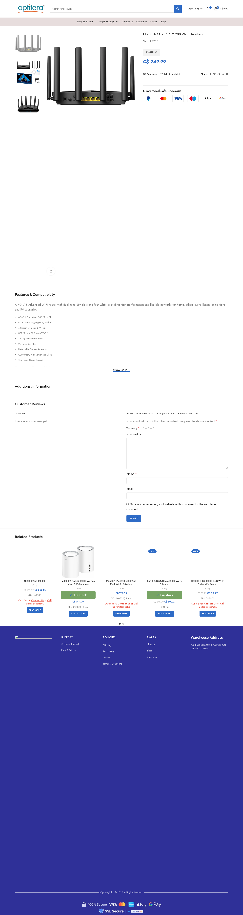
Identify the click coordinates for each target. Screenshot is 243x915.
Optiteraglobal (107, 892)
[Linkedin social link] (223, 74)
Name (131, 474)
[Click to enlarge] (51, 271)
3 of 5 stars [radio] (148, 428)
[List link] (78, 644)
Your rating (132, 428)
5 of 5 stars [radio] (153, 428)
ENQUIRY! (151, 52)
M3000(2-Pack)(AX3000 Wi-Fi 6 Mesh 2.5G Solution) (78, 583)
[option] (28, 43)
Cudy (34, 585)
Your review (135, 434)
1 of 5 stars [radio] (143, 428)
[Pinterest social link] (219, 74)
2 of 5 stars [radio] (146, 428)
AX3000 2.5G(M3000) (35, 581)
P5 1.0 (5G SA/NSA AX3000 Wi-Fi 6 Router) (164, 583)
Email (131, 489)
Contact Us (37, 600)
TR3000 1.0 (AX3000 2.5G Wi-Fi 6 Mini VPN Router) (207, 583)
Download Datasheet (45, 367)
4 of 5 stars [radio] (151, 428)
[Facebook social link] (210, 74)
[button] (78, 614)
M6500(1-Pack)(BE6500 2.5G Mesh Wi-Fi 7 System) (121, 583)
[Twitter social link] (214, 74)
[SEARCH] (178, 9)
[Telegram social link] (227, 74)
